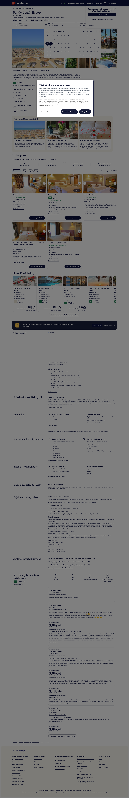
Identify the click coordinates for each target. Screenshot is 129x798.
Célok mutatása (46, 112)
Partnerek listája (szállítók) (46, 105)
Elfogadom (85, 112)
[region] (65, 98)
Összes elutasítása (69, 112)
